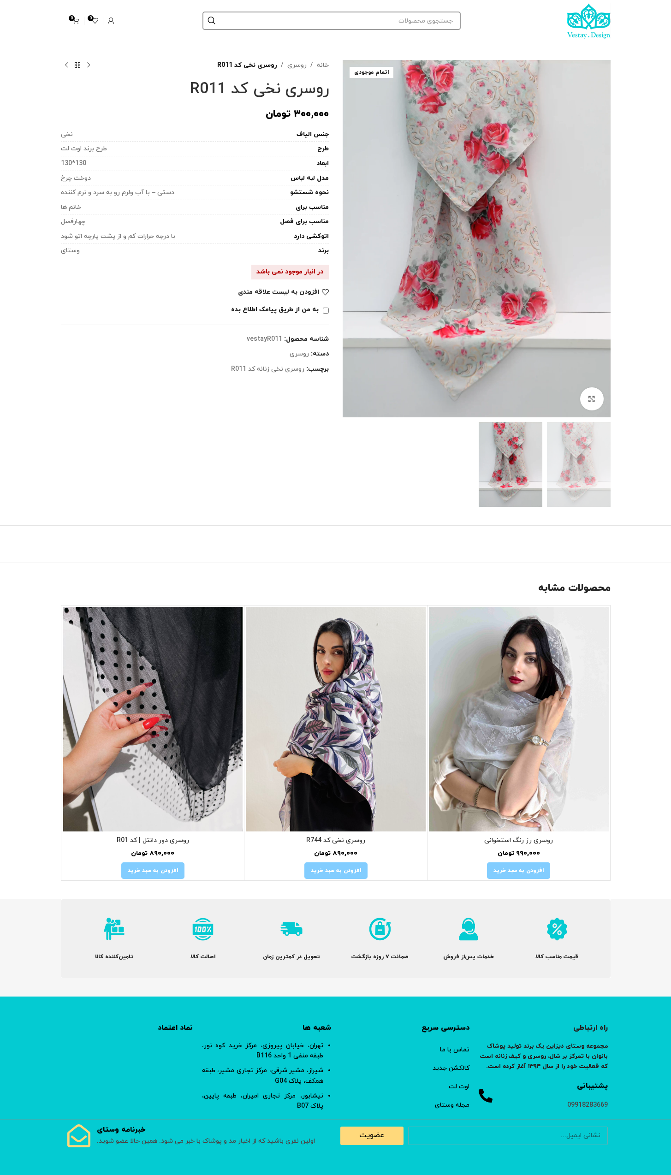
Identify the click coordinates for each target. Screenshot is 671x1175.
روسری (297, 65)
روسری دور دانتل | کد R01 (153, 840)
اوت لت (459, 1086)
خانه (323, 65)
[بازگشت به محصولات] (77, 65)
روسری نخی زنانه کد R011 (267, 369)
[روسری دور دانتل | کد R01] (153, 719)
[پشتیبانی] (486, 1096)
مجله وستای (452, 1105)
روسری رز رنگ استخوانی (518, 840)
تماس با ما (454, 1049)
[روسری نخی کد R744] (336, 719)
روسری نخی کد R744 (335, 840)
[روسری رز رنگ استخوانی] (519, 719)
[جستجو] (211, 21)
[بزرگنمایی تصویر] (591, 398)
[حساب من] (111, 21)
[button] (518, 870)
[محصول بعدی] (66, 65)
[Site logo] (589, 20)
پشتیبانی (592, 1086)
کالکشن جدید (451, 1068)
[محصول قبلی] (88, 65)
